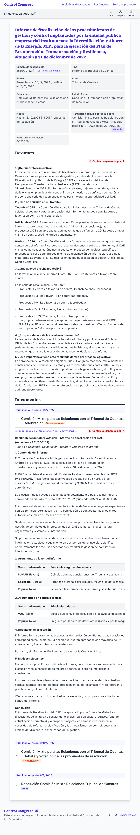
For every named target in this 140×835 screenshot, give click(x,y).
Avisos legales (128, 814)
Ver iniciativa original (49, 70)
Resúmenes (101, 4)
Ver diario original (45, 431)
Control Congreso (18, 4)
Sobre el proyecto (124, 4)
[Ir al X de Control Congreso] (109, 815)
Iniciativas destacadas (75, 4)
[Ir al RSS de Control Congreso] (116, 815)
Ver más (117, 129)
